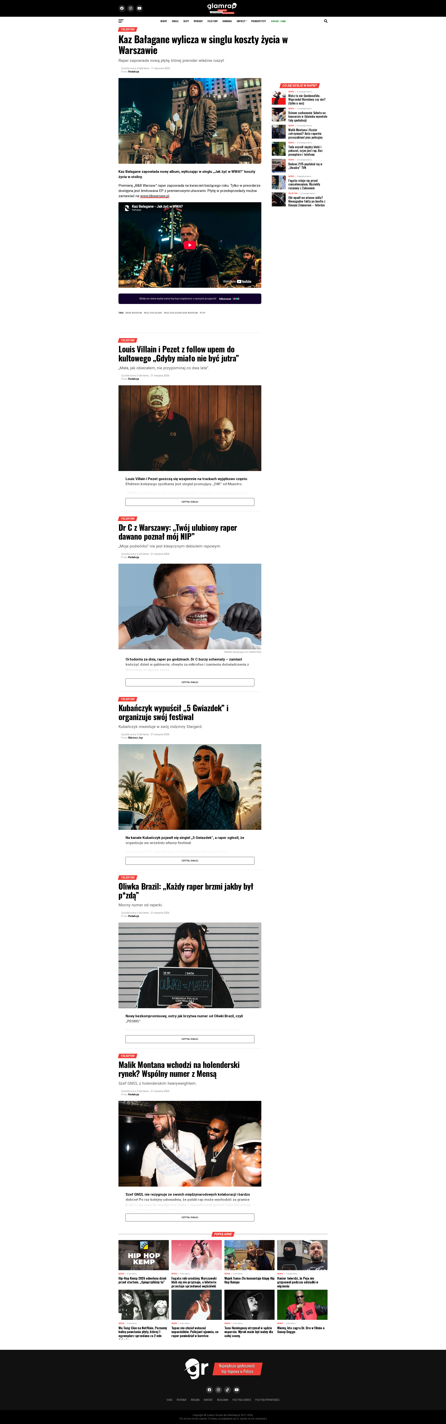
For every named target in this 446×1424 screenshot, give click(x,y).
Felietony (212, 21)
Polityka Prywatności (267, 1400)
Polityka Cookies (241, 1400)
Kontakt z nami (278, 21)
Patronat (182, 1400)
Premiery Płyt (258, 21)
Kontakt (208, 1400)
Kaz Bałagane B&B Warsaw (181, 313)
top (203, 313)
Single (175, 21)
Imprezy (241, 21)
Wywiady (198, 21)
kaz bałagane (153, 313)
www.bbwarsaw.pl (154, 196)
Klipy (186, 21)
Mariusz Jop (135, 737)
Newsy (163, 21)
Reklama (195, 1400)
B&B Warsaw (134, 313)
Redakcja (133, 71)
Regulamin (222, 1400)
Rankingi (227, 21)
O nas (169, 1400)
